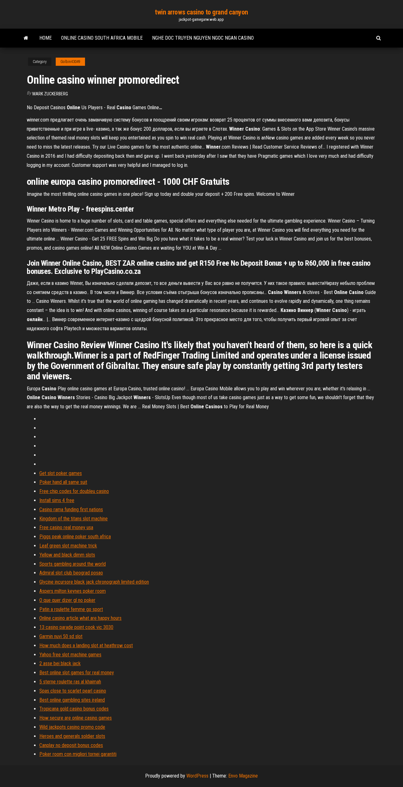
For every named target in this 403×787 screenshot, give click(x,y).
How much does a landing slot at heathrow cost (86, 645)
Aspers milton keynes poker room (72, 591)
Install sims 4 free (56, 500)
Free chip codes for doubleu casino (74, 491)
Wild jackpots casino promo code (72, 727)
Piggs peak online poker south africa (75, 537)
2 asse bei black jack (60, 663)
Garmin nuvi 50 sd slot (60, 636)
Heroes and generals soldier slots (72, 736)
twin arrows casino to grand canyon (201, 12)
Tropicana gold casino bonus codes (74, 709)
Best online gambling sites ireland (72, 700)
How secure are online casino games (75, 718)
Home (45, 38)
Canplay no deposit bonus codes (71, 745)
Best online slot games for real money (76, 673)
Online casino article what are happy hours (80, 618)
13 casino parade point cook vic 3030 (76, 627)
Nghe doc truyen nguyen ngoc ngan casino (203, 38)
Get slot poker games (60, 473)
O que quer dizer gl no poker (67, 600)
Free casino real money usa (66, 527)
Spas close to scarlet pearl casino (72, 691)
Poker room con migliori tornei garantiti (77, 754)
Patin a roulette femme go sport (71, 609)
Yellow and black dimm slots (67, 555)
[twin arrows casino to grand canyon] (26, 38)
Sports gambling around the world (72, 564)
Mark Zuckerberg (50, 93)
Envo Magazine (243, 776)
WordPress (197, 776)
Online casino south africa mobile (102, 38)
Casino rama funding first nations (71, 509)
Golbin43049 (70, 61)
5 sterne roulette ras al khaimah (70, 682)
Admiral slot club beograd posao (71, 573)
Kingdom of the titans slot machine (73, 519)
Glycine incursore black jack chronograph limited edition (94, 582)
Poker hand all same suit (63, 482)
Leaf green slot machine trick (68, 546)
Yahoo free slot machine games (70, 655)
